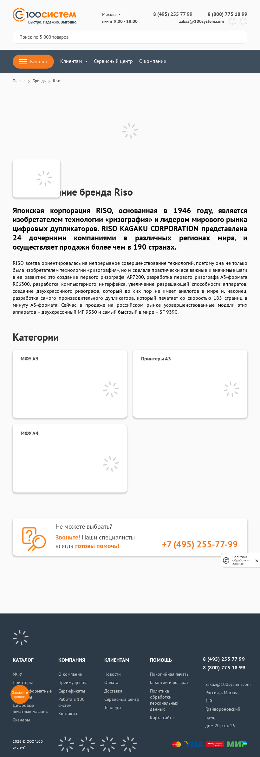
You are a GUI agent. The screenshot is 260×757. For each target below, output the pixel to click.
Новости (112, 674)
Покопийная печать (169, 674)
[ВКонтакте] (66, 744)
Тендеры (112, 707)
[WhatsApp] (243, 21)
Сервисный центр (113, 61)
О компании (152, 61)
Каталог (39, 61)
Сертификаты (71, 691)
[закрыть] (257, 560)
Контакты (67, 713)
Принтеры (23, 682)
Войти (211, 61)
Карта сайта (162, 717)
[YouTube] (87, 744)
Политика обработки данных (240, 560)
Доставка (113, 691)
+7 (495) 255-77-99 (200, 544)
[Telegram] (232, 21)
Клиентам (71, 61)
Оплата (111, 682)
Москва (109, 14)
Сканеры (21, 720)
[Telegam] (108, 744)
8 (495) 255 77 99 (172, 14)
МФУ (17, 674)
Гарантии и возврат (169, 682)
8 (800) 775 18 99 (227, 14)
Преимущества (73, 682)
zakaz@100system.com (201, 21)
